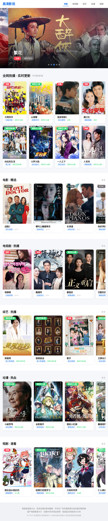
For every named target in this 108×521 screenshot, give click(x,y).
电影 (66, 4)
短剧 (102, 4)
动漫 (93, 4)
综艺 (85, 4)
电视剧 (75, 4)
